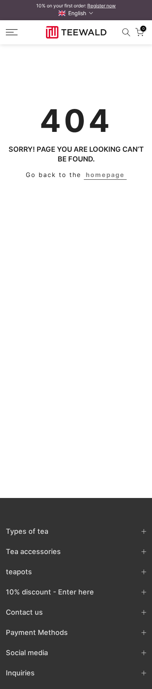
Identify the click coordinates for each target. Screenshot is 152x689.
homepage (105, 175)
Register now (101, 6)
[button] (76, 13)
